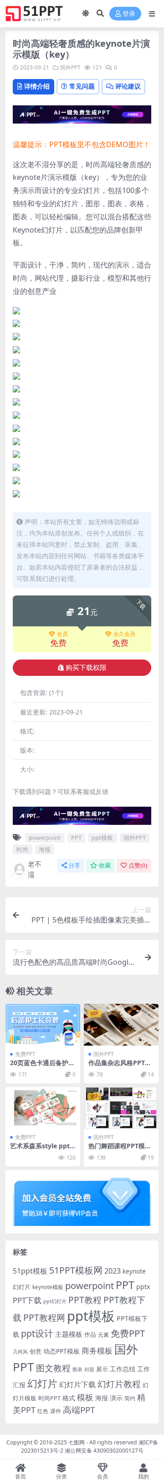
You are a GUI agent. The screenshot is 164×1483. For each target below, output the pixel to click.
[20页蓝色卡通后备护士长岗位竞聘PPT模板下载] (42, 1025)
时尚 (22, 849)
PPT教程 (85, 1300)
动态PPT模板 (61, 1351)
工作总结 (122, 1368)
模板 (85, 1397)
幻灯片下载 (77, 1384)
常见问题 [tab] (82, 86)
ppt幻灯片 (55, 1301)
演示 (116, 1398)
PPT (76, 837)
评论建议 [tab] (128, 86)
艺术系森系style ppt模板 (40, 1149)
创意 (35, 1351)
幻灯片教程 (119, 1384)
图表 (77, 1369)
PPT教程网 (44, 1317)
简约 (129, 1398)
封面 (89, 1369)
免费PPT (25, 1054)
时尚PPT (49, 1398)
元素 (103, 1334)
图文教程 (53, 1368)
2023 (112, 1271)
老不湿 (34, 869)
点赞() (137, 865)
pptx (143, 1286)
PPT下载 (27, 1300)
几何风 (20, 1351)
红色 (42, 1411)
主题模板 (68, 1334)
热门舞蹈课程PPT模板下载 (119, 1149)
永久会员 (124, 634)
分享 (74, 865)
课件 (55, 1411)
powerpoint (45, 837)
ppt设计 (37, 1333)
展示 (102, 1369)
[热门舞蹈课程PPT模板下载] (121, 1108)
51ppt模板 (30, 1271)
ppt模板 (102, 837)
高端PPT (79, 1410)
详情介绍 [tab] (37, 86)
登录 (129, 13)
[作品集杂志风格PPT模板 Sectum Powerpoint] (121, 1025)
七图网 (76, 1442)
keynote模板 (47, 1287)
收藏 (105, 865)
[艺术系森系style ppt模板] (42, 1108)
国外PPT (70, 67)
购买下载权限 (86, 667)
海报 (45, 849)
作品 (90, 1334)
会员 (62, 634)
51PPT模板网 (75, 1270)
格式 (68, 1398)
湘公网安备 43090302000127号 (104, 1450)
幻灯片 (42, 1383)
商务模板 (97, 1350)
